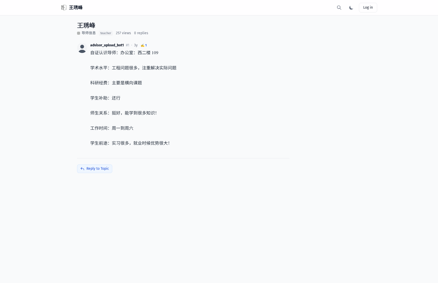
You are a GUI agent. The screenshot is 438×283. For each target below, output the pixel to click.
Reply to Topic (97, 168)
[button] (82, 48)
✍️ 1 (144, 45)
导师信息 (89, 33)
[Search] (339, 7)
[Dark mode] (351, 8)
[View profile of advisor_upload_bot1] (82, 48)
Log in (368, 7)
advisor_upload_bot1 (107, 45)
